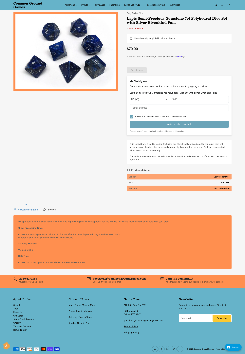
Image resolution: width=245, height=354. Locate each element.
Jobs (15, 308)
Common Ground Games (204, 349)
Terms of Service (22, 326)
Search (17, 305)
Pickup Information (27, 209)
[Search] (216, 5)
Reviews (51, 209)
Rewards (17, 312)
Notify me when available (179, 124)
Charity (17, 322)
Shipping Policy (131, 332)
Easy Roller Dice (135, 13)
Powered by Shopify (224, 349)
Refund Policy (131, 326)
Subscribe (222, 318)
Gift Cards (18, 315)
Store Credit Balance (23, 319)
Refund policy (20, 330)
